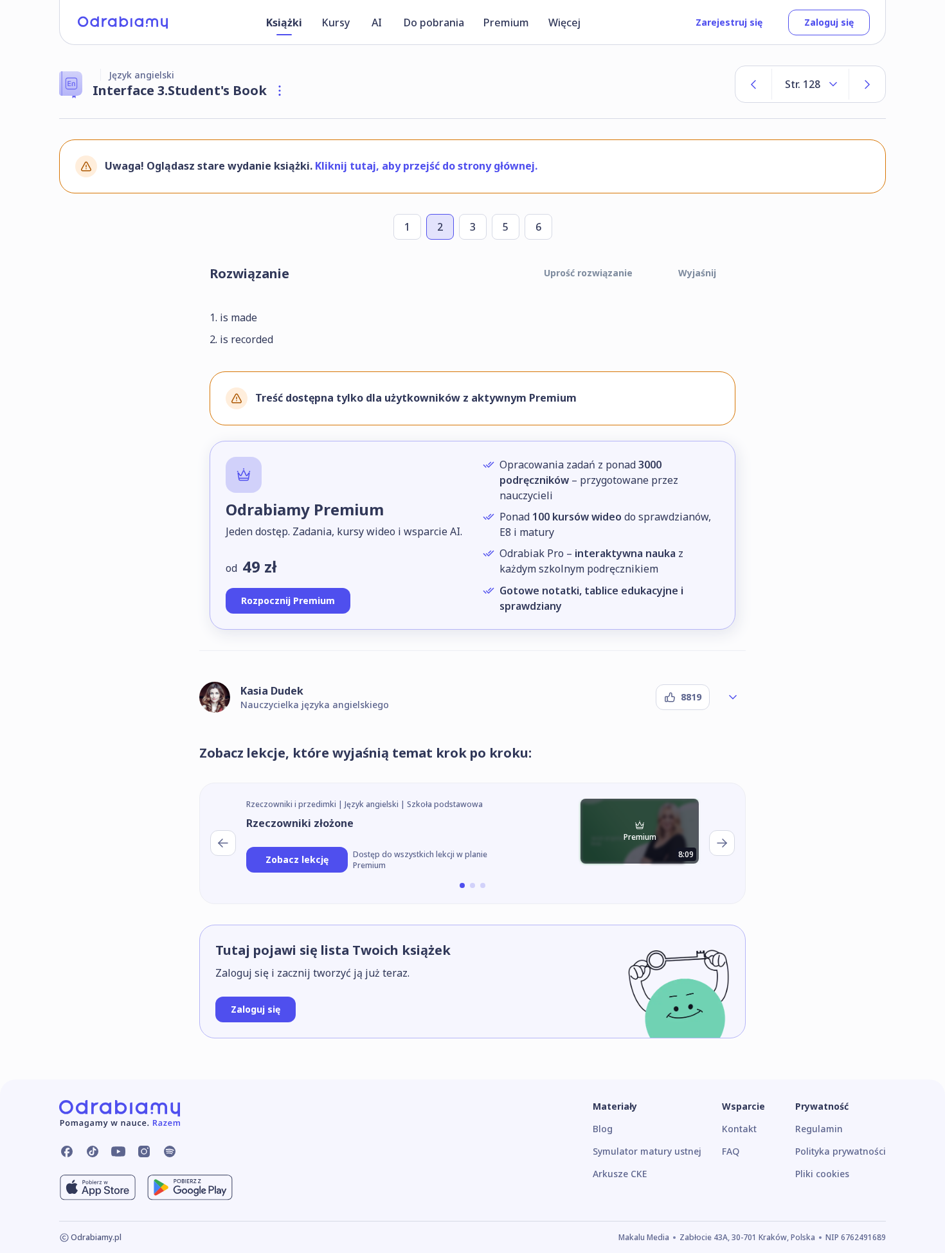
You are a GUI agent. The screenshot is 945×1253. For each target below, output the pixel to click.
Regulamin (819, 1129)
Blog (603, 1129)
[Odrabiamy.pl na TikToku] (92, 1151)
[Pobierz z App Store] (97, 1187)
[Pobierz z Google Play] (190, 1187)
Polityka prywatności (840, 1151)
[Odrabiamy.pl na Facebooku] (67, 1151)
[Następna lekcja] (722, 843)
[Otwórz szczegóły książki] (279, 90)
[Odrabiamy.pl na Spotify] (169, 1151)
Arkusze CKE (620, 1174)
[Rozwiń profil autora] (733, 697)
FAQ (730, 1151)
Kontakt (739, 1129)
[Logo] (122, 22)
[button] (462, 885)
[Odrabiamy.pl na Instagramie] (144, 1151)
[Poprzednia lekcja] (223, 843)
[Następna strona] (867, 84)
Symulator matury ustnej (647, 1151)
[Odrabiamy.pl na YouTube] (118, 1151)
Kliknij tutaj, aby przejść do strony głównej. (426, 166)
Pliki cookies (822, 1174)
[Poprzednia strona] (753, 84)
